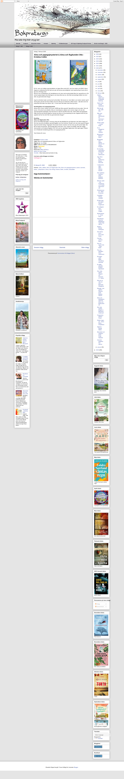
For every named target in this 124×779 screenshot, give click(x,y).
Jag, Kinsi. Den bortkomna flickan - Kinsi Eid (100, 159)
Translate (100, 738)
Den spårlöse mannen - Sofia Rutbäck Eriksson (100, 175)
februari (100, 93)
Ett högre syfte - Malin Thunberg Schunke (100, 259)
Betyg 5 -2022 (29, 46)
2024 (97, 59)
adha (40, 167)
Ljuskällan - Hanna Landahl (100, 197)
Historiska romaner (36, 43)
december (100, 70)
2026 (97, 54)
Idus (42, 143)
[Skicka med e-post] (49, 165)
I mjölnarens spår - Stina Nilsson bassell (100, 167)
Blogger (76, 767)
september (101, 77)
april (99, 88)
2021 (97, 65)
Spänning (53, 43)
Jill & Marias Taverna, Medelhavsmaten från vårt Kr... (100, 221)
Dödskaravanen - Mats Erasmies (100, 191)
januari (99, 347)
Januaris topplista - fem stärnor (100, 342)
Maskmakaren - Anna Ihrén (100, 215)
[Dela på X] (52, 165)
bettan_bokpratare (21, 177)
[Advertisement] (61, 230)
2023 (97, 61)
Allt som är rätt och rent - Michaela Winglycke (100, 283)
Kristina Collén (44, 139)
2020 (97, 68)
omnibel (66, 169)
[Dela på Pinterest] (56, 165)
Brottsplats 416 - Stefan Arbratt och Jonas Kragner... (100, 143)
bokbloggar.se (37, 158)
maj (99, 86)
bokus (47, 169)
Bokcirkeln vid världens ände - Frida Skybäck (101, 334)
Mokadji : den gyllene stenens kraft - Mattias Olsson (100, 292)
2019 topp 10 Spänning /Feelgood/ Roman (81, 43)
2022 (97, 63)
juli (98, 81)
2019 (97, 350)
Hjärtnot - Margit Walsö (99, 328)
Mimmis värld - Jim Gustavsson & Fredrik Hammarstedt (100, 184)
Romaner (46, 43)
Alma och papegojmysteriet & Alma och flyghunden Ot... (100, 301)
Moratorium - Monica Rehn (100, 136)
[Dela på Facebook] (54, 165)
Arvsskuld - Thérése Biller (25, 411)
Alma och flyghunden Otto (54, 167)
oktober (100, 74)
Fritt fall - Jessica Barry (99, 240)
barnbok (83, 167)
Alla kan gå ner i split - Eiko (100, 110)
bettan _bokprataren (39, 169)
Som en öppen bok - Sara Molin (100, 245)
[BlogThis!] (51, 165)
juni (99, 84)
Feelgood (25, 43)
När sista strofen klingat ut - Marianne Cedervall (100, 310)
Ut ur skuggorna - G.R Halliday (100, 130)
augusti (100, 79)
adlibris (44, 167)
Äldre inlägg (85, 247)
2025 (97, 56)
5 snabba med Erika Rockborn (25, 358)
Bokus (47, 149)
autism (78, 167)
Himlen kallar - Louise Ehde (100, 124)
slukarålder (72, 169)
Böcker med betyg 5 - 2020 (100, 43)
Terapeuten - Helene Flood (100, 316)
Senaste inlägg (38, 247)
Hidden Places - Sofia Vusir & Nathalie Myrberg (100, 97)
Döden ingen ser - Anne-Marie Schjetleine (100, 322)
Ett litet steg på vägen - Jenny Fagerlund (100, 202)
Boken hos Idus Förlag (40, 151)
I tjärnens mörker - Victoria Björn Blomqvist (25, 340)
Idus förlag (52, 169)
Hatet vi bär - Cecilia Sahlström (100, 104)
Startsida (18, 43)
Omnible (36, 153)
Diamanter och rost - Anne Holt (25, 392)
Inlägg (98, 604)
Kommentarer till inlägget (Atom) (66, 253)
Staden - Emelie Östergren (100, 228)
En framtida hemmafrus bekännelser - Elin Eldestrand (101, 151)
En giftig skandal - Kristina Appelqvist (100, 266)
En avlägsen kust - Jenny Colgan (100, 209)
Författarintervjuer (63, 43)
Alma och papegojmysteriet (68, 167)
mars (99, 90)
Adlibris (42, 149)
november (100, 72)
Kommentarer (100, 606)
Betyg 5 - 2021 (19, 46)
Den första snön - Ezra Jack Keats (100, 234)
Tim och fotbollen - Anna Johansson (100, 252)
